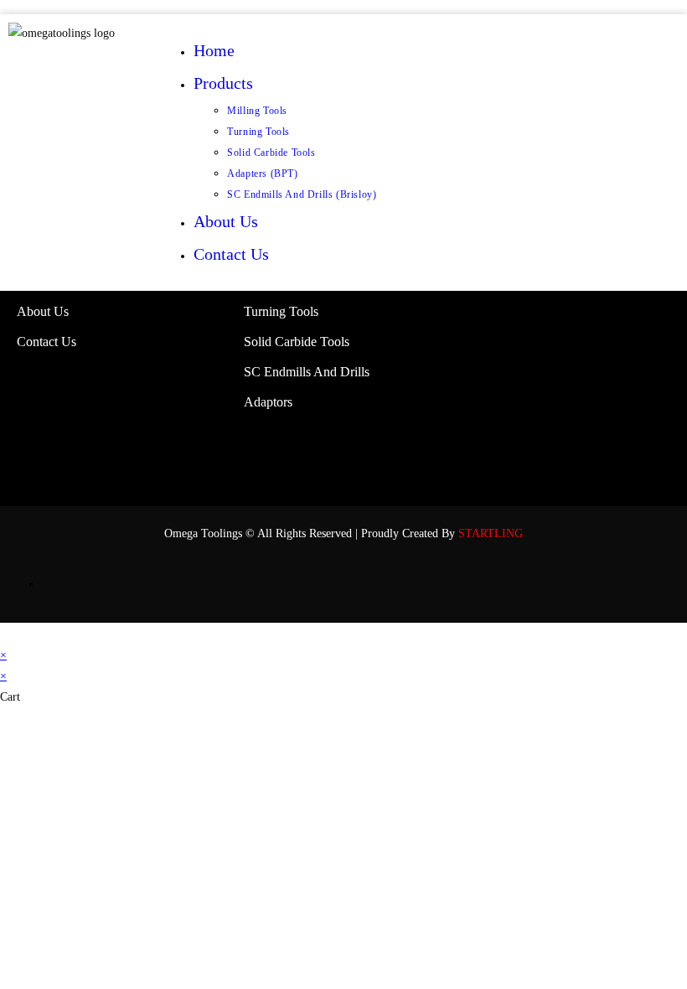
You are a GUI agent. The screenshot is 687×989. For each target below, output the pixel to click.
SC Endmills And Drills (306, 372)
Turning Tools (258, 131)
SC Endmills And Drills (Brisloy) (301, 194)
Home (214, 50)
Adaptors (268, 402)
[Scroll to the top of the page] (4, 633)
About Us (226, 221)
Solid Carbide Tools (271, 152)
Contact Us (231, 254)
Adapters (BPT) (262, 173)
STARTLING (490, 533)
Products (225, 83)
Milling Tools (257, 111)
